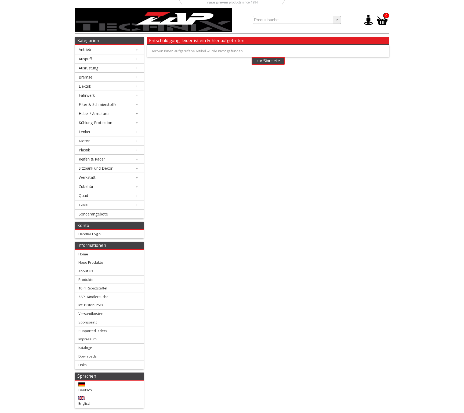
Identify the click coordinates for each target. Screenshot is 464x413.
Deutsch (85, 390)
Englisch (85, 403)
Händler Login (89, 234)
